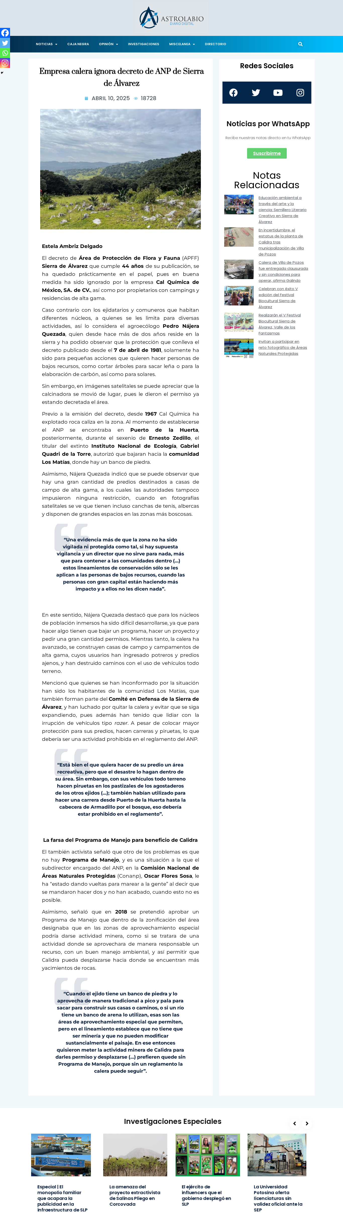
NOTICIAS (44, 44)
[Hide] (2, 73)
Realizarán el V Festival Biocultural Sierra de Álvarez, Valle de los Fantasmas (280, 324)
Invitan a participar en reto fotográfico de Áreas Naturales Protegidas (283, 347)
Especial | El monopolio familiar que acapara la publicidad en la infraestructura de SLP (62, 1198)
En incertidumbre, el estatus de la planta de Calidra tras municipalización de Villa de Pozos (281, 242)
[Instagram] (5, 63)
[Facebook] (5, 33)
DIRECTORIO (215, 44)
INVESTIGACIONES (143, 44)
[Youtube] (278, 93)
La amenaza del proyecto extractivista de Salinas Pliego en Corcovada (134, 1195)
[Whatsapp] (5, 53)
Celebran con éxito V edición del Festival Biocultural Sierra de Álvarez (278, 297)
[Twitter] (5, 43)
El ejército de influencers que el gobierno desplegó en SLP (206, 1195)
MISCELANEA (179, 44)
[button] (300, 44)
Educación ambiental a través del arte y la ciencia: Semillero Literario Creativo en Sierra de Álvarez (283, 209)
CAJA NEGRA (78, 44)
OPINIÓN (106, 44)
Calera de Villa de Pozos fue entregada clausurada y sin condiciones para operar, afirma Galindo (283, 271)
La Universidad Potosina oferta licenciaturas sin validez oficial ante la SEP (278, 1198)
